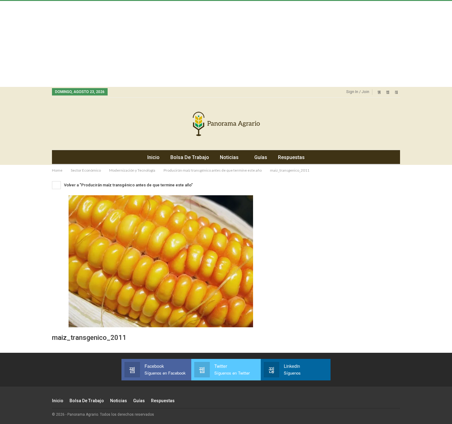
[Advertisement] (184, 44)
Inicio (153, 157)
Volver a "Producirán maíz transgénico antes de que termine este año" (128, 185)
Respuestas (291, 157)
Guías (260, 157)
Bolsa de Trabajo (189, 157)
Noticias (229, 157)
